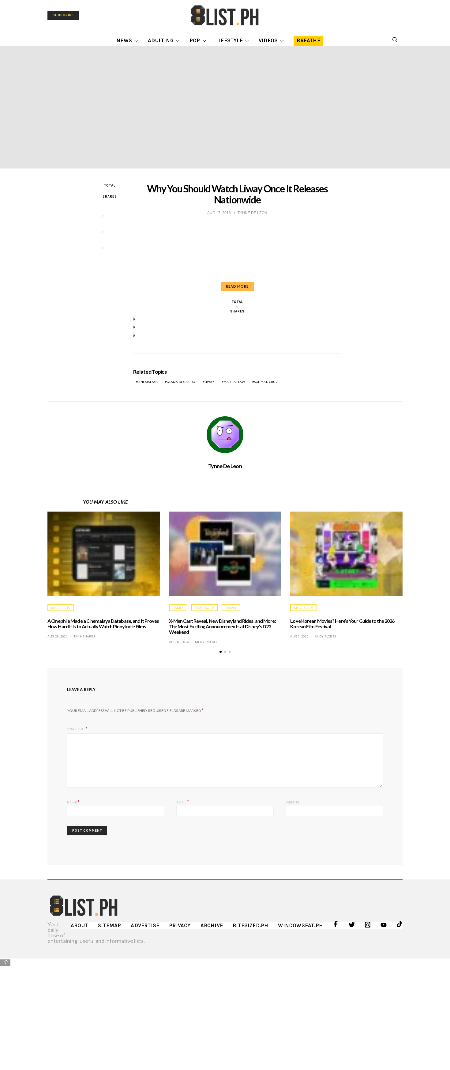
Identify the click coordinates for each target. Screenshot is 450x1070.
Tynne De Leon (225, 466)
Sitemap (109, 925)
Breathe (308, 40)
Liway (209, 382)
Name (73, 801)
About (79, 925)
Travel (231, 608)
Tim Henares (84, 636)
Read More (237, 286)
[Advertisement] (225, 1010)
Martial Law (234, 382)
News (124, 40)
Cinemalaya (147, 382)
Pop (194, 40)
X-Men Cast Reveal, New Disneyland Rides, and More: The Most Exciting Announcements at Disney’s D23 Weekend (222, 626)
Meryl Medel (206, 642)
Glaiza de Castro (181, 382)
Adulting (161, 40)
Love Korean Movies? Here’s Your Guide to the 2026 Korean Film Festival (342, 623)
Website (292, 802)
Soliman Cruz (265, 382)
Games (178, 608)
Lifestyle (229, 40)
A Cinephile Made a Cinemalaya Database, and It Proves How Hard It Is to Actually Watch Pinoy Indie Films (103, 623)
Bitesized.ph (250, 925)
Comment (75, 729)
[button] (220, 651)
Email (182, 801)
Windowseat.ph (300, 925)
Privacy (179, 925)
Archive (212, 925)
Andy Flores (325, 636)
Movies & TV (60, 608)
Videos (268, 40)
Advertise (145, 925)
